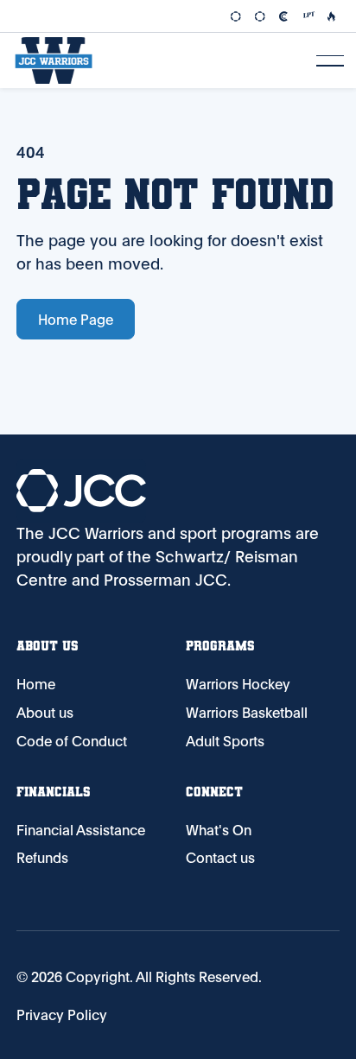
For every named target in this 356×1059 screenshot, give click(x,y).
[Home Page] (53, 60)
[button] (330, 60)
